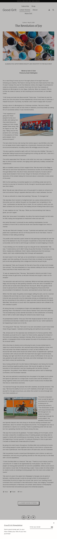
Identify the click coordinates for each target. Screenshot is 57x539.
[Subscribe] (52, 527)
